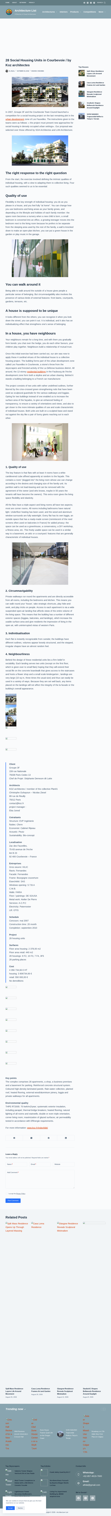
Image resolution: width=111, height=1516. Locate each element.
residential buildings (36, 371)
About (14, 2)
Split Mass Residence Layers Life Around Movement (95, 73)
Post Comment (13, 1200)
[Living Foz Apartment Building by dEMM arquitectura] (44, 1493)
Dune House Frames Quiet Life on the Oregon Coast (46, 1434)
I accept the (16, 1193)
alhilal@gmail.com (91, 1485)
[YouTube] (94, 3)
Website (57, 1164)
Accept (10, 1508)
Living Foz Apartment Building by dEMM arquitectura (58, 1493)
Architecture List (25, 10)
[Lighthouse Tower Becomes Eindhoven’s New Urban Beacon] (9, 1493)
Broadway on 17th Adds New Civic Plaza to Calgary (98, 1434)
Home (7, 2)
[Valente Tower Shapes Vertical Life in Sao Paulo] (9, 1472)
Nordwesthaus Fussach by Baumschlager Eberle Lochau (59, 1482)
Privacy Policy (20, 1193)
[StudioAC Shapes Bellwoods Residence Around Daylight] (81, 105)
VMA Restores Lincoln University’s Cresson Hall (21, 1434)
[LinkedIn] (65, 1138)
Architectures (48, 12)
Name (10, 1164)
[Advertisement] (55, 35)
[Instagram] (91, 3)
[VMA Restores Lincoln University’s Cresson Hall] (9, 1434)
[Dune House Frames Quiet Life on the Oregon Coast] (34, 1434)
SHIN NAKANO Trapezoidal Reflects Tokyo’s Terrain (95, 116)
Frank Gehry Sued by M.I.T (60, 1472)
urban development (15, 119)
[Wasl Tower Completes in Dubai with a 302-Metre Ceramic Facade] (9, 1482)
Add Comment (13, 1172)
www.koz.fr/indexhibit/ (37, 1128)
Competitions (89, 12)
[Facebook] (84, 3)
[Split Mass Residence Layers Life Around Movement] (81, 73)
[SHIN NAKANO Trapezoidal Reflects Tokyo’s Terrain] (81, 116)
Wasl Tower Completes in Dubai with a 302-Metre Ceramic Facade (25, 1482)
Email (33, 1164)
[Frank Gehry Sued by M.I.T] (44, 1472)
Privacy (32, 2)
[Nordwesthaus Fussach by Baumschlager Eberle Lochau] (44, 1482)
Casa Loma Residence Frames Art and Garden (96, 83)
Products (74, 12)
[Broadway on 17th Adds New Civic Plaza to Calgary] (86, 1434)
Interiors (64, 12)
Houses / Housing (37, 71)
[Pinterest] (48, 1138)
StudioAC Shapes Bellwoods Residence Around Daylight (95, 105)
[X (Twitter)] (87, 3)
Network (23, 2)
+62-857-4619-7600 (92, 1476)
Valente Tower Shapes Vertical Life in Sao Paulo (24, 1472)
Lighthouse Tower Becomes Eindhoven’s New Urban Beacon (23, 1493)
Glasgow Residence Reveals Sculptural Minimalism (94, 94)
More (101, 12)
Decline (20, 1508)
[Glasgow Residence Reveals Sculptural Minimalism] (81, 94)
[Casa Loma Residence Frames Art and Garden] (81, 84)
